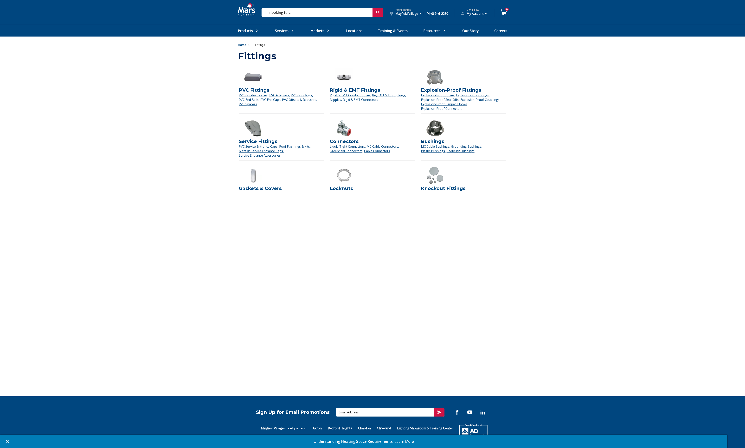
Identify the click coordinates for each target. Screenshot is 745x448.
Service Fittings (258, 141)
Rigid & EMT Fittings (355, 90)
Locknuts (341, 188)
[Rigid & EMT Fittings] (372, 78)
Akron (317, 428)
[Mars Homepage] (246, 14)
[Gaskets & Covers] (281, 176)
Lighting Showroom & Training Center (425, 428)
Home (242, 45)
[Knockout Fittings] (463, 176)
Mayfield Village (284, 428)
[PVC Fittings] (281, 78)
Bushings (432, 141)
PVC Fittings (254, 90)
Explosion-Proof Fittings (451, 90)
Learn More (404, 441)
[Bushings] (463, 129)
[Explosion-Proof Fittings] (463, 78)
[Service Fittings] (281, 129)
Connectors (344, 141)
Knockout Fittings (443, 188)
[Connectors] (372, 129)
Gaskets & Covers (260, 188)
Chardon (364, 428)
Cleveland (384, 428)
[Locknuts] (372, 176)
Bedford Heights (340, 428)
